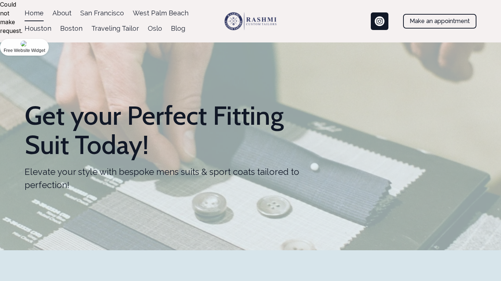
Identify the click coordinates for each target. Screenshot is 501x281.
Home (34, 13)
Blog (178, 28)
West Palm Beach (161, 13)
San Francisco (102, 13)
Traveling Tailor (115, 28)
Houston (38, 28)
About (62, 13)
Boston (71, 28)
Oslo (155, 28)
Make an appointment (440, 21)
